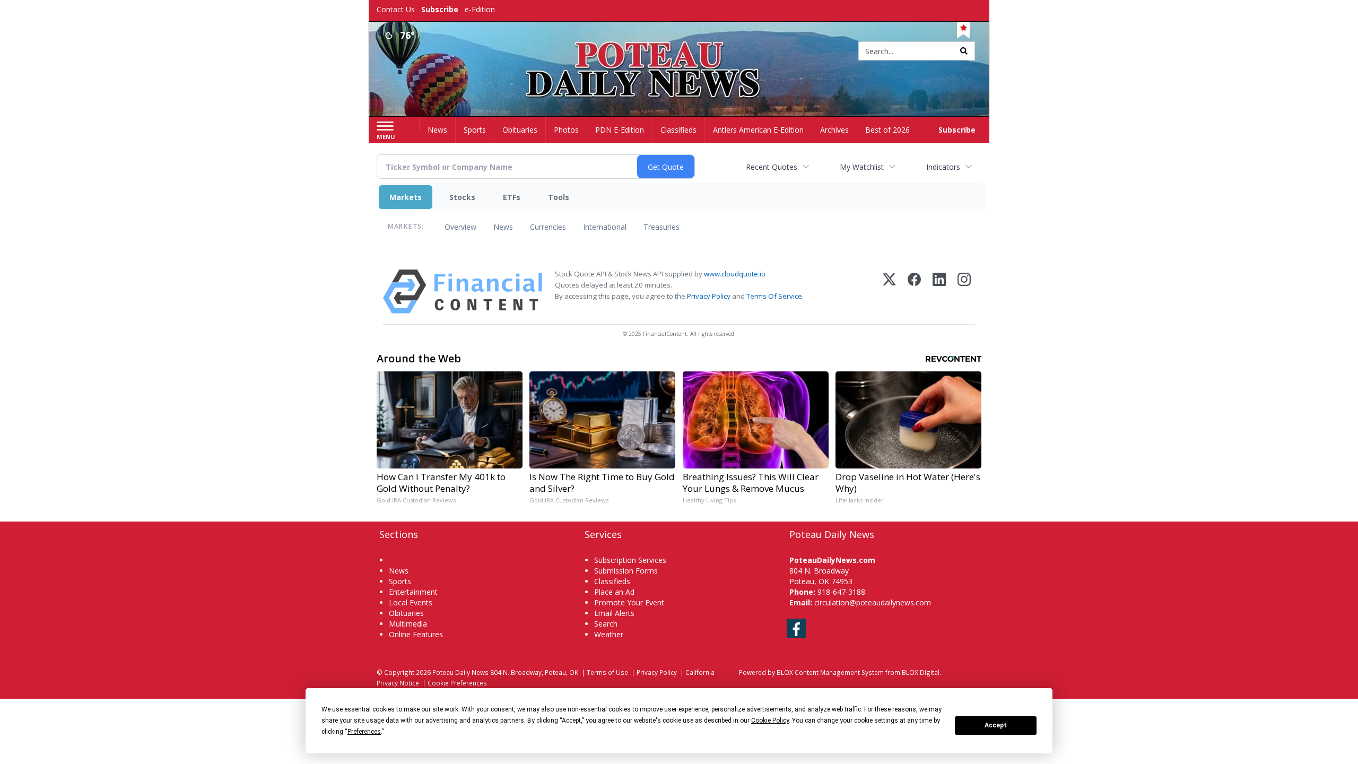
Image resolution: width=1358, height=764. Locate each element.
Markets (405, 197)
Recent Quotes (771, 167)
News (503, 227)
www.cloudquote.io (734, 274)
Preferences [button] (364, 731)
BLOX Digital (920, 672)
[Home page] (679, 52)
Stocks (462, 197)
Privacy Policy (708, 296)
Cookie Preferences (457, 683)
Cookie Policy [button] (770, 720)
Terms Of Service (774, 296)
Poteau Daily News (460, 672)
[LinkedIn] (939, 291)
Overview (460, 227)
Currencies (548, 227)
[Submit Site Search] (963, 51)
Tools (558, 197)
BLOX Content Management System (830, 672)
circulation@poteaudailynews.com (872, 602)
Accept (996, 725)
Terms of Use (607, 672)
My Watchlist (862, 167)
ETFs (511, 197)
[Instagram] (964, 291)
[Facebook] (914, 291)
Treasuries (661, 227)
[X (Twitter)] (889, 291)
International (604, 227)
